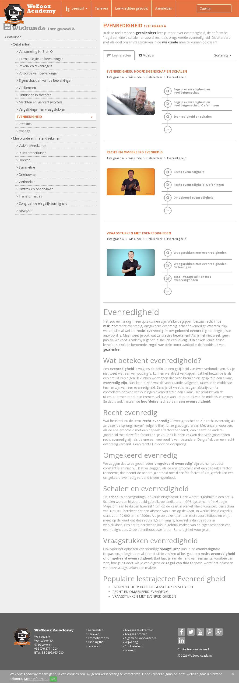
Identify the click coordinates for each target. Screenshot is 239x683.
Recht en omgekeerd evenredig (135, 152)
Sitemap (129, 650)
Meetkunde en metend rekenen (36, 138)
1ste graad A (115, 77)
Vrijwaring (131, 642)
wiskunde (170, 42)
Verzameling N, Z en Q (35, 51)
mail (206, 649)
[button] (223, 55)
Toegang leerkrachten (139, 630)
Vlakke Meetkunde (32, 145)
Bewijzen (25, 210)
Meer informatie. (36, 678)
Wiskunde (13, 37)
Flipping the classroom (94, 644)
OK (53, 679)
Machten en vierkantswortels (40, 102)
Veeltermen (27, 87)
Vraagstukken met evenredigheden (139, 233)
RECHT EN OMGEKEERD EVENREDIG (140, 591)
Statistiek (25, 124)
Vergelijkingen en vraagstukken (41, 109)
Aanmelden (163, 8)
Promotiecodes (98, 638)
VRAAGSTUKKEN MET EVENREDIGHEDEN (144, 596)
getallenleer (146, 33)
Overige (24, 131)
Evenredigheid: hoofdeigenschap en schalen (147, 71)
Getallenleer (21, 44)
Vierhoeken (26, 182)
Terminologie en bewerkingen (40, 58)
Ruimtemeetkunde (32, 153)
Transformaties (30, 196)
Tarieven (101, 8)
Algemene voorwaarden (140, 638)
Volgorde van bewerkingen (38, 73)
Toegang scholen (135, 634)
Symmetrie (26, 167)
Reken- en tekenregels (35, 66)
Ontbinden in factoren (35, 95)
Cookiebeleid (133, 646)
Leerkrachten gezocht (131, 8)
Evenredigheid (29, 116)
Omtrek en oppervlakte (35, 189)
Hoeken (24, 160)
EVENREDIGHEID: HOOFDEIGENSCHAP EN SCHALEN (152, 587)
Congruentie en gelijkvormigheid (42, 203)
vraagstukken (170, 549)
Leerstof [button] (78, 8)
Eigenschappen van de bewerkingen (45, 80)
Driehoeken (27, 174)
